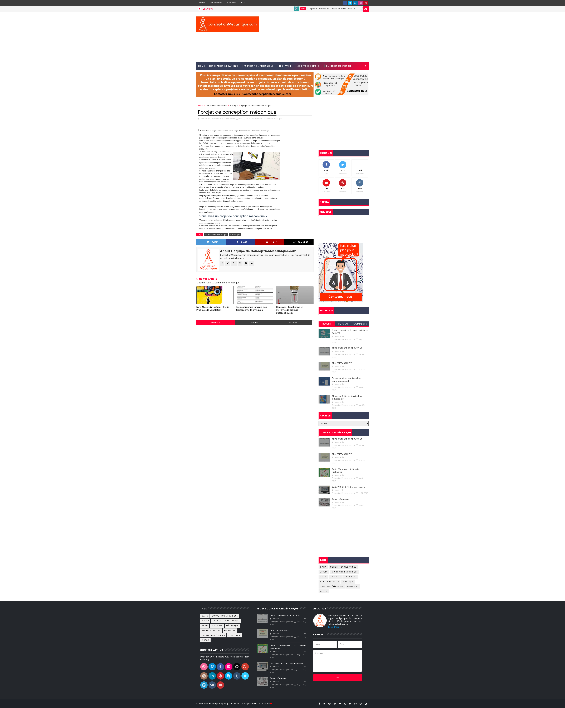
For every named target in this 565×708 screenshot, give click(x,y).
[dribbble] (345, 703)
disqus (254, 322)
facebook (215, 322)
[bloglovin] (340, 703)
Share (244, 242)
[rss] (350, 703)
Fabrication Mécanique (259, 66)
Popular (343, 323)
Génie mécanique (340, 499)
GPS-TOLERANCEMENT (342, 363)
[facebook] (345, 3)
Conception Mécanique (223, 66)
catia (270, 9)
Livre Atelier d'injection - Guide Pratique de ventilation (212, 308)
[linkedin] (355, 3)
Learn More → (335, 627)
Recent (327, 323)
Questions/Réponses (339, 66)
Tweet (215, 242)
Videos (324, 591)
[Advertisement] (315, 37)
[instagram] (360, 3)
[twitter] (350, 3)
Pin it (273, 242)
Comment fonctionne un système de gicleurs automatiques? (289, 310)
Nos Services (216, 2)
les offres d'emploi (308, 66)
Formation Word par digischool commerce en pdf (347, 379)
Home (202, 2)
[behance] (355, 703)
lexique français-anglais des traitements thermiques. (251, 308)
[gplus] (329, 703)
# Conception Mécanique (216, 234)
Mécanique (351, 576)
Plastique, (278, 118)
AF (268, 703)
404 (243, 2)
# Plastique (235, 234)
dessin (323, 572)
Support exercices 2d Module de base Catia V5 (298, 8)
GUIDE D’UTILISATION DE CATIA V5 (356, 8)
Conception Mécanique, (262, 118)
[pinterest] (365, 3)
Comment (303, 242)
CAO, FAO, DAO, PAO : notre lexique (348, 487)
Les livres (285, 66)
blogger (293, 322)
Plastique (234, 105)
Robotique (353, 586)
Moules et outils (329, 581)
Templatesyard (219, 703)
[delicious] (365, 703)
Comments (360, 323)
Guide (323, 576)
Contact (231, 2)
